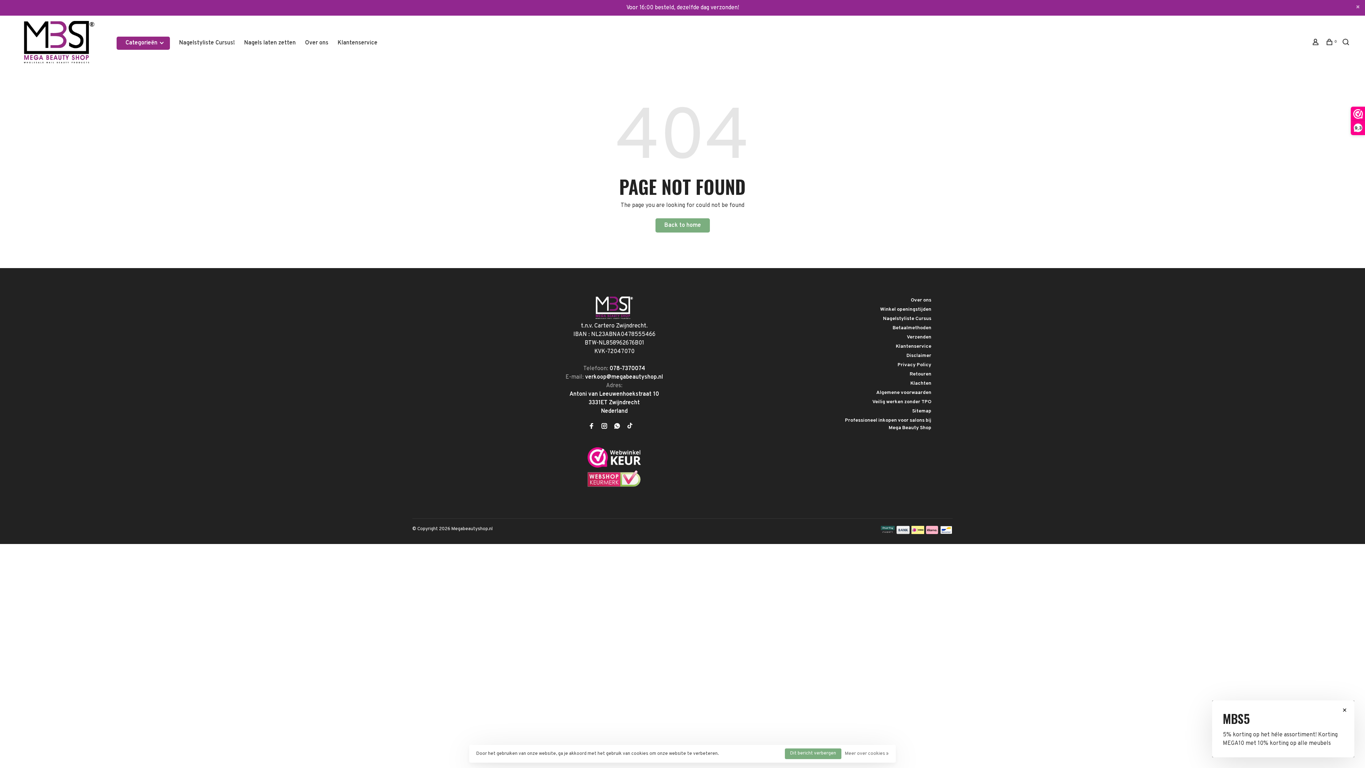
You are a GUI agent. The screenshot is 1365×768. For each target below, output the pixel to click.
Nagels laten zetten (270, 43)
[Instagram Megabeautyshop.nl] (604, 427)
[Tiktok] (630, 427)
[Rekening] (1316, 44)
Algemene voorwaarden (903, 393)
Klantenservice (358, 43)
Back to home (682, 225)
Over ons (316, 43)
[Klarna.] (932, 532)
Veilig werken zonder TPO (901, 402)
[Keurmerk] (614, 466)
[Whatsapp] (617, 427)
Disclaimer (918, 356)
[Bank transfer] (903, 532)
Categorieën (142, 43)
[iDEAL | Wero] (917, 532)
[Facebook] (591, 427)
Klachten (920, 383)
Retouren (920, 374)
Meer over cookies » (867, 754)
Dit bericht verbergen (813, 753)
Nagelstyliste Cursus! (207, 43)
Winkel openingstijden (905, 309)
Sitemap (921, 411)
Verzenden (919, 337)
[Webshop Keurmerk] (614, 485)
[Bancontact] (946, 532)
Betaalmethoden (912, 328)
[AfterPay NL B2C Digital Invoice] (888, 532)
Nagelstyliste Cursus (907, 319)
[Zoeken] (1347, 44)
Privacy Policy (914, 365)
